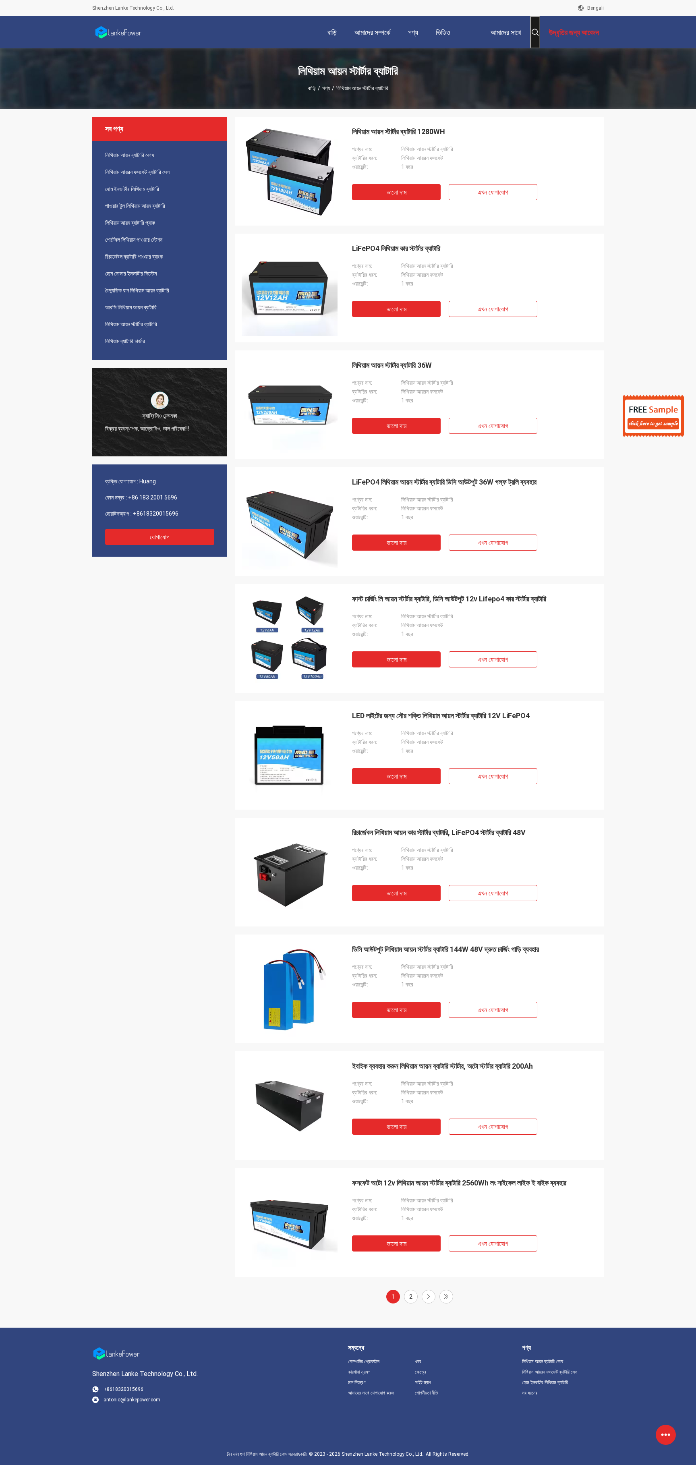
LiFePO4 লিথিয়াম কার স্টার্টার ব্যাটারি (396, 248)
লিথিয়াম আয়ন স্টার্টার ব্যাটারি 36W (392, 365)
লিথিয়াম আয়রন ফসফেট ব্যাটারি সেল (137, 172)
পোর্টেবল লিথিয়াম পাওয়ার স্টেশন (133, 239)
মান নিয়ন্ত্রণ (357, 1382)
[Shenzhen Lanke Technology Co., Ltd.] (118, 32)
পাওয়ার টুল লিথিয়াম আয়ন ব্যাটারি (135, 206)
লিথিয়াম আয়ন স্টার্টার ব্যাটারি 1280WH (398, 131)
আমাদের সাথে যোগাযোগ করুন (371, 1393)
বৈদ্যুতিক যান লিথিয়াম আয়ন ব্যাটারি (137, 290)
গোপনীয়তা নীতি (426, 1393)
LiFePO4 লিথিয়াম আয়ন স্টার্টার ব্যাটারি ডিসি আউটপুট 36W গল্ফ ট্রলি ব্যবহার (444, 482)
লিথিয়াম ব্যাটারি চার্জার (125, 341)
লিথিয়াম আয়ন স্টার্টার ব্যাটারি (131, 324)
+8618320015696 (155, 513)
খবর (418, 1361)
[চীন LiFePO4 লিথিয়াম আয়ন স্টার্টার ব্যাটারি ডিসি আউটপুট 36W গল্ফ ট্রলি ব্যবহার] (290, 521)
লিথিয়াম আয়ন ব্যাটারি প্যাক (130, 223)
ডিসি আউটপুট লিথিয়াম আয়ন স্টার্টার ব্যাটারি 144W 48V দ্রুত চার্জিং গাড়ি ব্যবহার (445, 949)
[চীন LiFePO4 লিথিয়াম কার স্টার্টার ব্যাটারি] (290, 288)
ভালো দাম (396, 192)
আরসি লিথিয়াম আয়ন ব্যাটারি (131, 307)
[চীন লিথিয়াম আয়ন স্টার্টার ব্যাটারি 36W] (290, 405)
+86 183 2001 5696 (152, 497)
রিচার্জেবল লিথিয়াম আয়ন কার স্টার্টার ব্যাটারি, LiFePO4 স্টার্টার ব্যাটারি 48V (439, 832)
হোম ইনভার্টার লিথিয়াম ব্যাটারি (132, 189)
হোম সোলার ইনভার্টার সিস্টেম (131, 273)
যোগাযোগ (160, 537)
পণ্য (326, 88)
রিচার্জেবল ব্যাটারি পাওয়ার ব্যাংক (134, 256)
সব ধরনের (529, 1393)
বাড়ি (312, 88)
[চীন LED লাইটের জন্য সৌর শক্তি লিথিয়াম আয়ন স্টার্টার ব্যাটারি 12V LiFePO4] (290, 755)
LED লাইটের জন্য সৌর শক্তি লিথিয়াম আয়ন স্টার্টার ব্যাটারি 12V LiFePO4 (441, 715)
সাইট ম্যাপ (423, 1382)
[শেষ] (446, 1296)
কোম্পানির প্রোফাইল (363, 1361)
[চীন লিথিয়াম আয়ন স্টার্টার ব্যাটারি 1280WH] (290, 171)
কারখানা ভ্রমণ (359, 1372)
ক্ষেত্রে (420, 1372)
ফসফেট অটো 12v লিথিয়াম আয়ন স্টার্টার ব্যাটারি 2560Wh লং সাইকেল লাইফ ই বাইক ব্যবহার (459, 1183)
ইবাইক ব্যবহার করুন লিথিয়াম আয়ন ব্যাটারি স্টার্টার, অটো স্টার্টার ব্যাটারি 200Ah (442, 1066)
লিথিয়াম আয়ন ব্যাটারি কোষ (129, 155)
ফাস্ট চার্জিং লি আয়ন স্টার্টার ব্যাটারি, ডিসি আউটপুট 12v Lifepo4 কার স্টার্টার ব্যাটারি (449, 599)
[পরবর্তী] (428, 1296)
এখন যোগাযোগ (493, 192)
